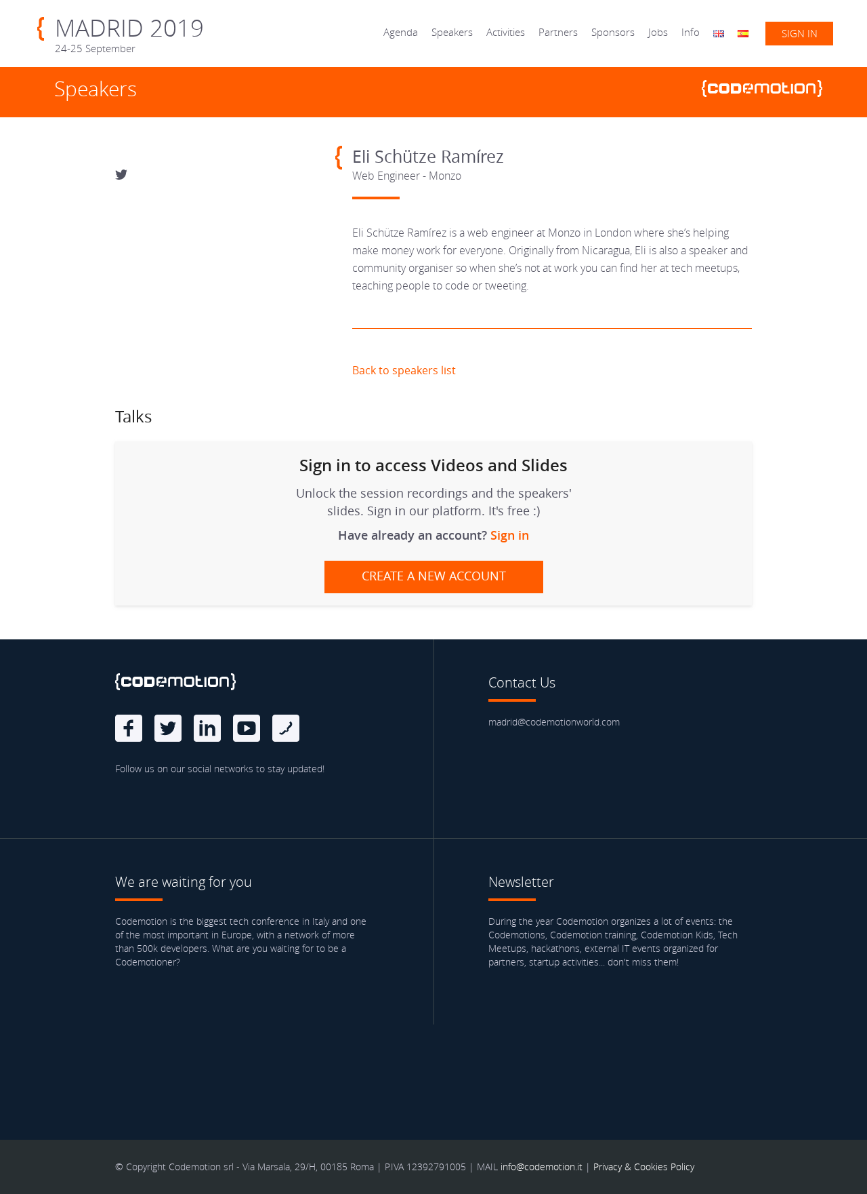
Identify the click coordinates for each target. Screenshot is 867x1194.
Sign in (800, 33)
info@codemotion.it (542, 1166)
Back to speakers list (404, 370)
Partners (558, 32)
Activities (505, 32)
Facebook (128, 728)
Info (690, 32)
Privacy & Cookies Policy (643, 1166)
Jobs (658, 32)
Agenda (400, 32)
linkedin (207, 728)
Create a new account (434, 576)
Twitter (168, 728)
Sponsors (613, 32)
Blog (285, 728)
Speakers (452, 32)
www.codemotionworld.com (767, 90)
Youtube (246, 728)
